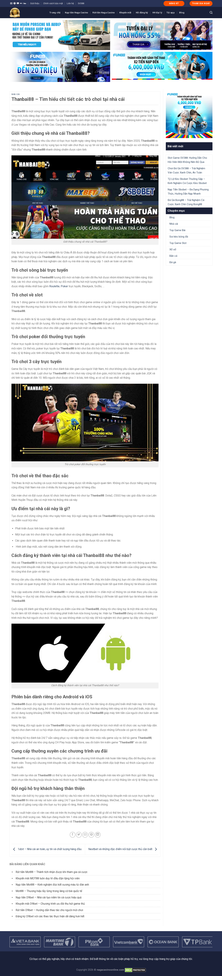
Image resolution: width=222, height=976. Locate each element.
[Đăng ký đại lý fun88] (60, 35)
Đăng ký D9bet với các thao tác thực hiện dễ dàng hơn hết (50, 916)
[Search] (211, 12)
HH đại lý (157, 12)
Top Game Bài (177, 230)
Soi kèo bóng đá (178, 236)
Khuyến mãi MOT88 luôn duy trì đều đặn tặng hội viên (48, 878)
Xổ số (172, 249)
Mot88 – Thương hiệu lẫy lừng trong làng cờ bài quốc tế (49, 891)
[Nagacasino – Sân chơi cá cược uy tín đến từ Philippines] (27, 12)
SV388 (81, 3)
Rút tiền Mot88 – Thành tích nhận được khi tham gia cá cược (51, 872)
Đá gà (172, 262)
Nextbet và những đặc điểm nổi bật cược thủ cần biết (120, 849)
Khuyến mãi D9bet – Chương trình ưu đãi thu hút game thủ (51, 903)
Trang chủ (54, 12)
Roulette (54, 286)
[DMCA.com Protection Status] (135, 969)
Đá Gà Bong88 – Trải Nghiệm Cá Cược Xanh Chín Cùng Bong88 (186, 202)
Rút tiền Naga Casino (103, 12)
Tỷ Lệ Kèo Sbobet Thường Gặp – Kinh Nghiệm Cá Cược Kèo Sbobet (187, 181)
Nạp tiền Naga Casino (76, 12)
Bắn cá (173, 255)
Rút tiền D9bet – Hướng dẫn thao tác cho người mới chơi (49, 910)
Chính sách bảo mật (53, 3)
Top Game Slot (177, 243)
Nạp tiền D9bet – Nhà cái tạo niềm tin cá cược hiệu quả (49, 897)
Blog (181, 12)
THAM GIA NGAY (201, 3)
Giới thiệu (34, 3)
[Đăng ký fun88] (189, 114)
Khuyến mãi (125, 12)
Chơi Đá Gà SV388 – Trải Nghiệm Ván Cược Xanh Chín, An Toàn (186, 170)
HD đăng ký (142, 12)
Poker (64, 286)
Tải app (170, 12)
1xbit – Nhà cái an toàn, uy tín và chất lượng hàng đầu (49, 849)
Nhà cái (15, 94)
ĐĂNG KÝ (174, 3)
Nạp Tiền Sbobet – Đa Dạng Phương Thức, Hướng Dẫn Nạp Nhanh (188, 191)
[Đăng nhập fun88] (162, 67)
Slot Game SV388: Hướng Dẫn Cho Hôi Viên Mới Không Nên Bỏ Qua (187, 160)
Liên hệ (70, 3)
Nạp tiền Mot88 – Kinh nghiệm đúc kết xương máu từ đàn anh (52, 884)
